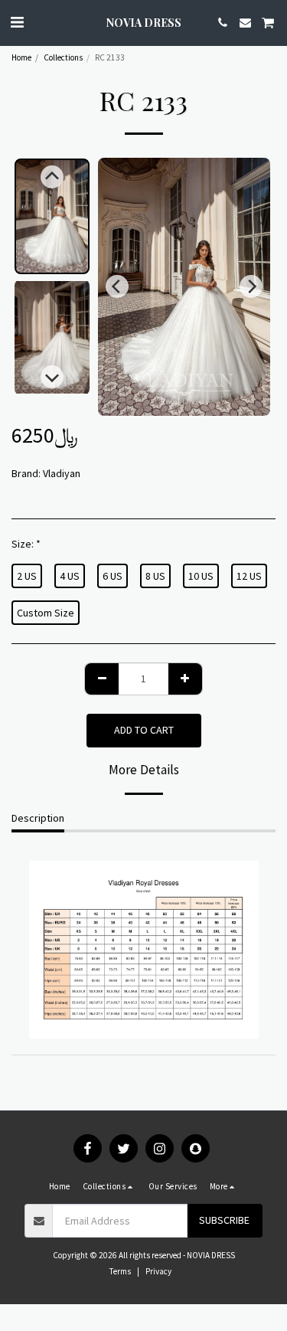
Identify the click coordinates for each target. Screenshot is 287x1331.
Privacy (158, 1271)
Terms (120, 1271)
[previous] (117, 286)
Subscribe (224, 1220)
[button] (17, 22)
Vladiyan (61, 473)
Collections (63, 57)
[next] (251, 286)
